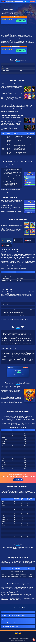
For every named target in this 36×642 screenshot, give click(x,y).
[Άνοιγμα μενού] (33, 639)
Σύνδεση (26, 1)
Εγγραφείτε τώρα (21, 20)
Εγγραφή (32, 1)
